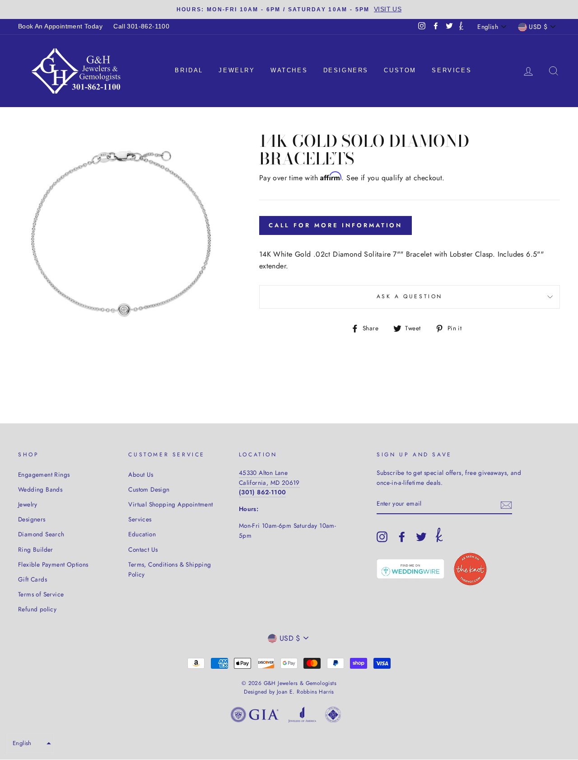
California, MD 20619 (269, 482)
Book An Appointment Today (60, 26)
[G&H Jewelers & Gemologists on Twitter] (421, 536)
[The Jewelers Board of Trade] (333, 716)
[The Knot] (461, 26)
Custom (400, 70)
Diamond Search (41, 534)
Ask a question (410, 296)
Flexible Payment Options (53, 564)
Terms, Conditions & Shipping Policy (169, 569)
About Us (140, 474)
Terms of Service (41, 594)
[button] (30, 743)
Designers (345, 70)
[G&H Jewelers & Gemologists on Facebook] (401, 536)
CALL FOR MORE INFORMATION (336, 225)
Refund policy (37, 609)
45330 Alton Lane (263, 472)
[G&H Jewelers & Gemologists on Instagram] (382, 536)
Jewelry (237, 70)
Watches (289, 70)
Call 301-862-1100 (141, 26)
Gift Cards (32, 579)
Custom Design (148, 489)
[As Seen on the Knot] (470, 569)
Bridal (189, 70)
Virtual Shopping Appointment (170, 504)
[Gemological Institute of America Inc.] (254, 716)
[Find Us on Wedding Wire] (410, 569)
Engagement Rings (44, 474)
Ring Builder (35, 549)
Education (142, 534)
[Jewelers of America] (302, 716)
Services (451, 70)
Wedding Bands (40, 489)
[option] (289, 9)
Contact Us (143, 549)
